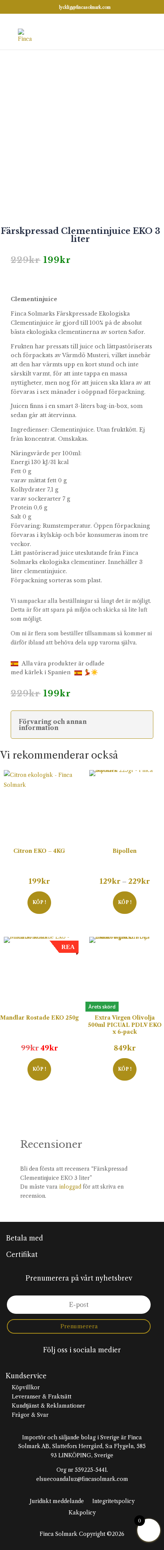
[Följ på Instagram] (82, 1364)
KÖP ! (39, 902)
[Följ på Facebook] (67, 1364)
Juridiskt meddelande (57, 1501)
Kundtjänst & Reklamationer (47, 1405)
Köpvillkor (25, 1387)
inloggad (70, 1186)
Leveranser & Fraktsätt (40, 1396)
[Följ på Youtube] (97, 1364)
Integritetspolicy (113, 1501)
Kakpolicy (82, 1513)
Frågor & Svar (29, 1414)
